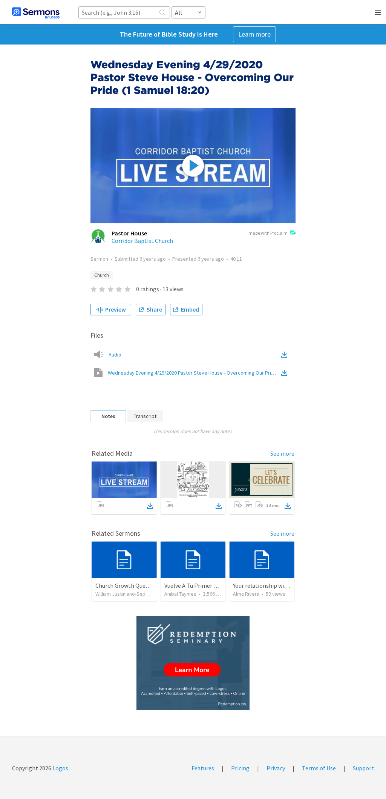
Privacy (276, 768)
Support (363, 768)
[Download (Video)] (286, 372)
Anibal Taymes (180, 593)
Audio (115, 354)
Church (101, 275)
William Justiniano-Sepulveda (128, 593)
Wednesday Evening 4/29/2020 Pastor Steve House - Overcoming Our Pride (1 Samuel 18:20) (194, 372)
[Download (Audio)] (286, 354)
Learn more (254, 34)
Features (202, 768)
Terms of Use (319, 768)
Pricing (240, 768)
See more (282, 453)
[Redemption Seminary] (193, 663)
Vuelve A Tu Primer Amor (196, 585)
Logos (59, 768)
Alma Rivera (246, 593)
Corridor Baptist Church (142, 240)
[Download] (150, 506)
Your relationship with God (267, 585)
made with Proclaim (268, 233)
